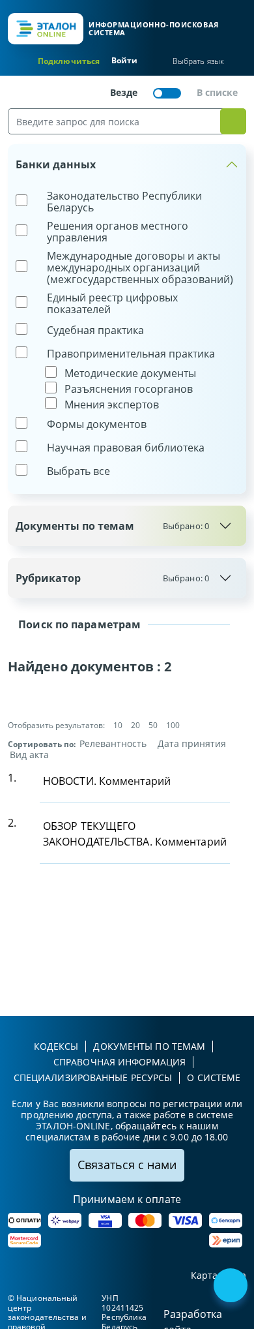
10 (117, 725)
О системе (213, 1077)
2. (12, 823)
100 (173, 725)
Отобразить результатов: (56, 725)
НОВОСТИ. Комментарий (107, 781)
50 (153, 725)
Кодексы (56, 1046)
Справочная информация (119, 1062)
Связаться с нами (127, 1164)
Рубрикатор (112, 578)
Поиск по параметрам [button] (78, 624)
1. (12, 778)
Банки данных (56, 164)
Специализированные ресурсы (93, 1077)
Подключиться (69, 61)
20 (135, 725)
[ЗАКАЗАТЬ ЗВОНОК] (232, 1287)
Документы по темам (112, 526)
